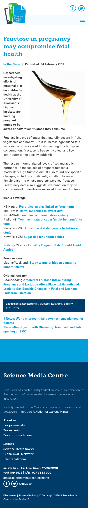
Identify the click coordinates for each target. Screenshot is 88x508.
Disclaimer (9, 495)
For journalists (14, 425)
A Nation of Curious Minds (50, 411)
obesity (68, 303)
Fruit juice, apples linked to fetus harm (46, 206)
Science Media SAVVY (19, 449)
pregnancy (12, 307)
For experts (11, 430)
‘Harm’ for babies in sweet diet (41, 211)
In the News (12, 64)
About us (9, 420)
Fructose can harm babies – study (44, 215)
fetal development (27, 303)
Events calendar (14, 459)
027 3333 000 (41, 472)
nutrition (57, 303)
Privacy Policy (27, 495)
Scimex (8, 444)
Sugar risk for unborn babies (44, 236)
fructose (45, 303)
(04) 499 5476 (12, 472)
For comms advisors (17, 435)
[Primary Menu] (82, 20)
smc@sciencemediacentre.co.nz (26, 477)
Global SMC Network (18, 454)
